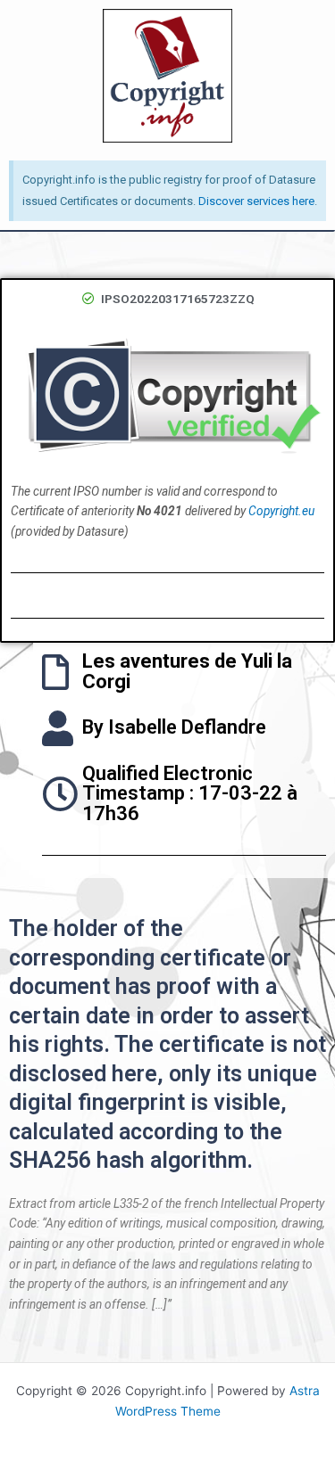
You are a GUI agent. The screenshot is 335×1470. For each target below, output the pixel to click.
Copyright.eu (281, 511)
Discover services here (256, 201)
